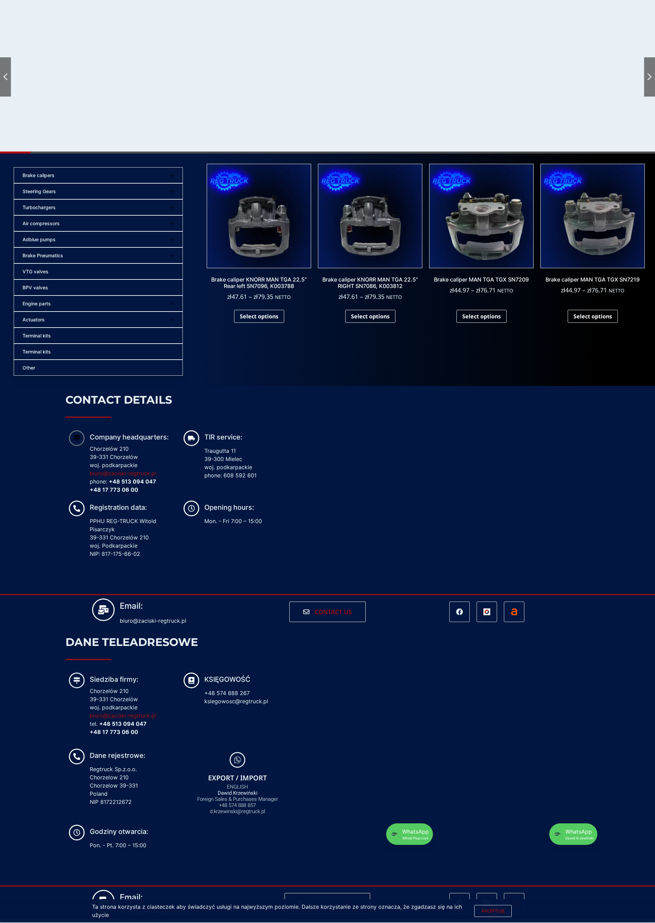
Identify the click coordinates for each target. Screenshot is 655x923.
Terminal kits (37, 335)
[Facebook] (459, 612)
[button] (5, 77)
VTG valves (35, 271)
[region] (327, 77)
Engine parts (37, 303)
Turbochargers (39, 207)
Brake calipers (39, 175)
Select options (259, 316)
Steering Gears (39, 191)
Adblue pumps (39, 239)
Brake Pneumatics (43, 255)
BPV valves (35, 287)
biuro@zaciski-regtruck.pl (123, 473)
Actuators (34, 319)
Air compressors (41, 223)
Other (29, 368)
